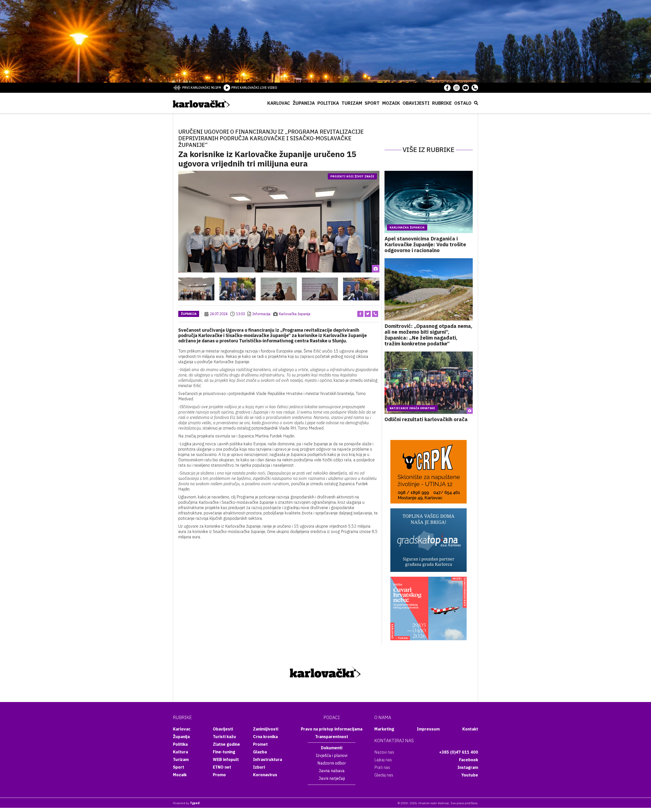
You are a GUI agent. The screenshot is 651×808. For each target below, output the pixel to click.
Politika (328, 103)
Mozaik (391, 103)
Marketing (384, 728)
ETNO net (222, 767)
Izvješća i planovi (331, 755)
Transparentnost (331, 736)
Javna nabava (332, 770)
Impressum (428, 728)
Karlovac (278, 103)
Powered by (186, 803)
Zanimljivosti (265, 728)
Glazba (260, 751)
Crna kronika (265, 736)
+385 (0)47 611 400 (458, 752)
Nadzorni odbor (331, 763)
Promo (219, 774)
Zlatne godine (226, 744)
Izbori (259, 767)
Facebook (468, 759)
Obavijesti (416, 103)
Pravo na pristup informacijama (331, 728)
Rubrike (442, 103)
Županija (304, 103)
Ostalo (462, 103)
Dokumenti (331, 747)
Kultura (180, 751)
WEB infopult (226, 759)
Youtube (469, 774)
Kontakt (470, 728)
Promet (260, 744)
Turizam (352, 103)
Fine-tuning (224, 751)
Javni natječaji (332, 778)
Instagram (467, 767)
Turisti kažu (224, 736)
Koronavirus (265, 774)
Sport (372, 103)
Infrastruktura (267, 759)
